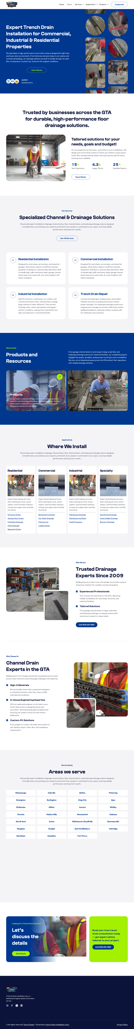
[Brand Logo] (11, 990)
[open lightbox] (36, 158)
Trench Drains (28, 1024)
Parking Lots (43, 522)
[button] (78, 4)
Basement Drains (14, 529)
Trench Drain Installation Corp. (57, 1024)
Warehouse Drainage (77, 515)
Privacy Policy (122, 1024)
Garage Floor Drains (16, 518)
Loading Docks (44, 526)
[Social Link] (7, 1005)
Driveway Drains (14, 515)
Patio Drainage (13, 526)
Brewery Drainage (107, 522)
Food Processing (75, 522)
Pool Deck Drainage (15, 522)
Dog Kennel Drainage (108, 515)
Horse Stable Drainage (109, 518)
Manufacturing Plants (77, 518)
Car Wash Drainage (46, 518)
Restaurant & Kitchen (46, 515)
